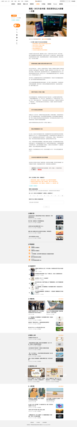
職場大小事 (25, 4)
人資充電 (37, 4)
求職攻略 (19, 4)
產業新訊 (13, 4)
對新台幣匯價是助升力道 (37, 48)
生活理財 (13, 20)
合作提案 (38, 422)
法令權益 (43, 4)
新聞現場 (49, 4)
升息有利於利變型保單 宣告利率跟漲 (40, 49)
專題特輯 (32, 4)
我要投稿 (32, 422)
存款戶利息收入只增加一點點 (38, 45)
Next (65, 375)
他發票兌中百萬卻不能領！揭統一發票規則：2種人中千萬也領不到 (44, 181)
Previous (26, 375)
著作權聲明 (45, 422)
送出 (46, 206)
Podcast (55, 4)
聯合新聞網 (45, 39)
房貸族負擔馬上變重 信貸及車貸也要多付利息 (42, 43)
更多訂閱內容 (61, 298)
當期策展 (61, 4)
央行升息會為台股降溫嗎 (37, 46)
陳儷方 (39, 39)
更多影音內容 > (60, 366)
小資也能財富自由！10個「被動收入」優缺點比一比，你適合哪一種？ (45, 183)
